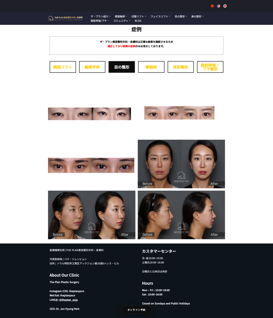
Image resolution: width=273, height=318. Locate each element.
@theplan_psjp (68, 300)
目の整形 (121, 67)
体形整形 (180, 67)
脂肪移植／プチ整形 (210, 67)
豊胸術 (151, 67)
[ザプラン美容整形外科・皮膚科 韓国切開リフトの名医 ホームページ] (65, 18)
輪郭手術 (92, 67)
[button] (109, 16)
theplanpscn (76, 291)
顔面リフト (62, 67)
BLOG (138, 20)
